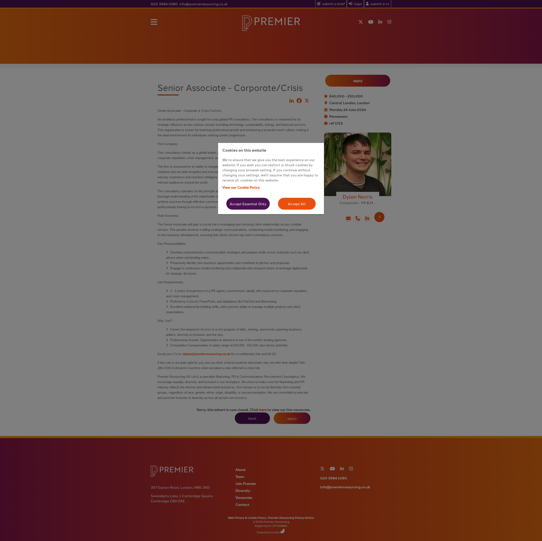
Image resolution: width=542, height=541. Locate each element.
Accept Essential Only (248, 203)
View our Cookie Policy (241, 187)
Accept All (297, 203)
